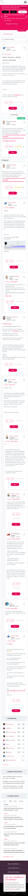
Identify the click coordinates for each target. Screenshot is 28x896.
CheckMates (8, 856)
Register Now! (12, 24)
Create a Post (22, 30)
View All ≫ (5, 764)
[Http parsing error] (25, 114)
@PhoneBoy (16, 330)
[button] (5, 11)
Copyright (10, 893)
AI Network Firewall (8, 34)
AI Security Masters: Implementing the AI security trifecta (13, 827)
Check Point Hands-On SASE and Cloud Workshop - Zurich (13, 809)
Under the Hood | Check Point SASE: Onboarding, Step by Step (14, 844)
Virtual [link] (15, 801)
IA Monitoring (17, 95)
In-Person (6, 804)
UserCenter (14, 894)
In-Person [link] (21, 801)
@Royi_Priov (8, 296)
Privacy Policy (23, 7)
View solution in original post (9, 140)
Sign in (6, 882)
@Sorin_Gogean (7, 323)
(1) (23, 146)
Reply (13, 108)
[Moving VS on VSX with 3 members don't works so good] (2, 114)
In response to (9, 207)
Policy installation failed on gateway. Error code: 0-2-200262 (12, 777)
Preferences (22, 11)
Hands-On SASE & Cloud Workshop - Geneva (14, 835)
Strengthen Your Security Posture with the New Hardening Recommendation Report (14, 782)
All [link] (10, 801)
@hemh (10, 644)
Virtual (5, 813)
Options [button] (25, 34)
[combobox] (14, 39)
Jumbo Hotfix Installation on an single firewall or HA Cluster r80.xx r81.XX (13, 787)
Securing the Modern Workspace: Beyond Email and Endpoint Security (14, 851)
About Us (22, 893)
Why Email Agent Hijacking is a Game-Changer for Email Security (13, 818)
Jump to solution (7, 54)
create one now (12, 889)
